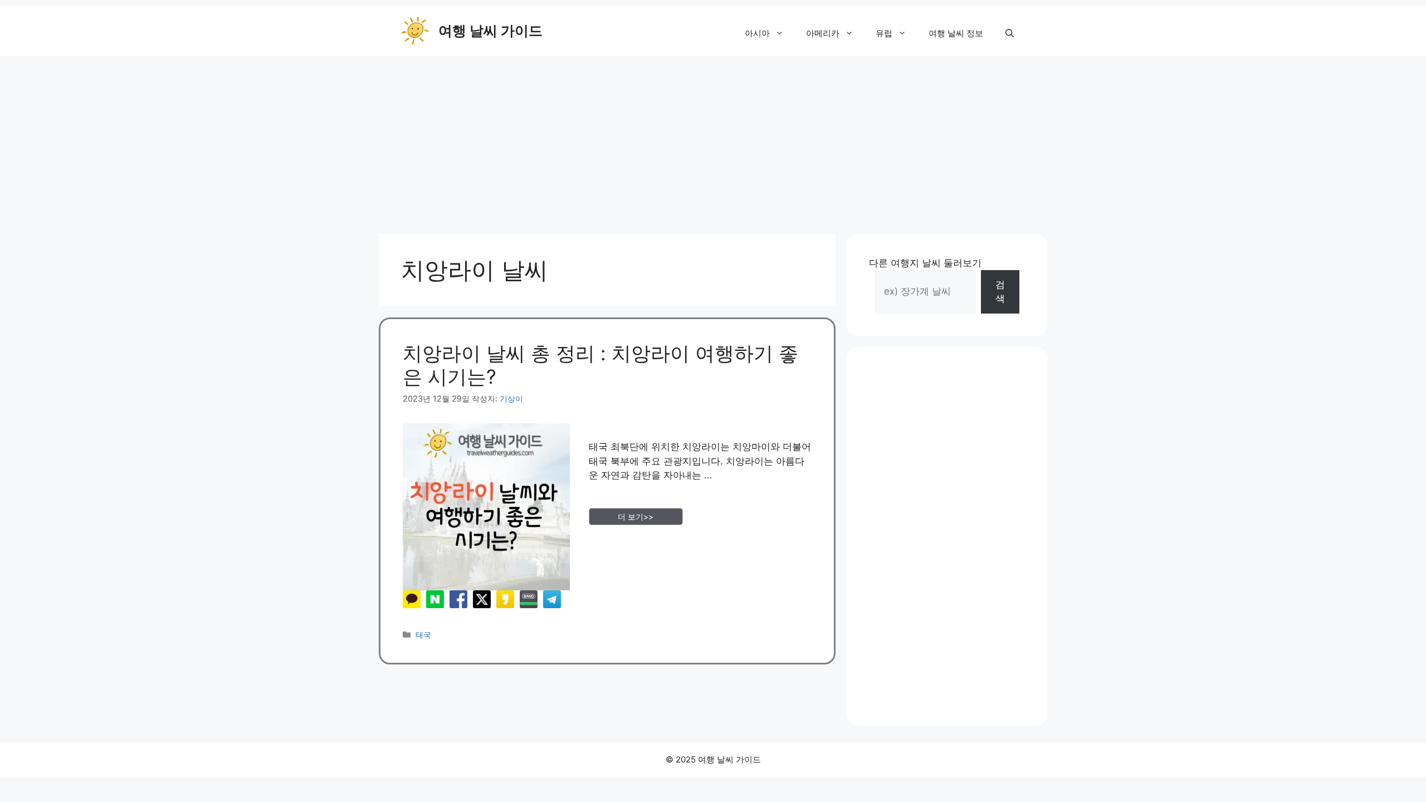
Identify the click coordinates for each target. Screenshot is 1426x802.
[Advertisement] (713, 139)
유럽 (884, 33)
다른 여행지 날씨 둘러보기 (925, 262)
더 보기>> (635, 516)
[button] (1009, 33)
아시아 (757, 33)
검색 (1000, 292)
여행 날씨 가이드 (490, 30)
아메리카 (822, 33)
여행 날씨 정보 (956, 33)
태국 (423, 634)
